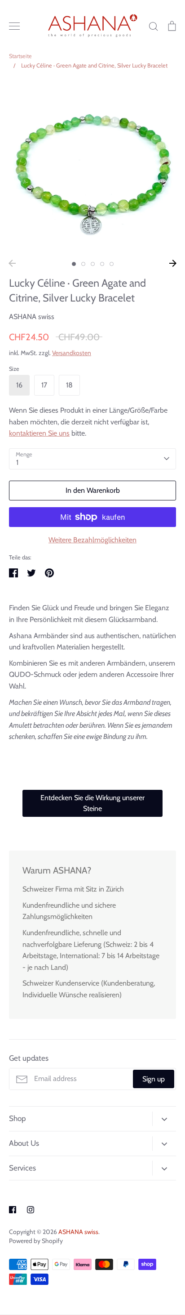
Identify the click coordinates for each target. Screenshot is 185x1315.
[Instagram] (31, 1210)
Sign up (153, 1079)
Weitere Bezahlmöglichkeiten (92, 540)
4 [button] (102, 264)
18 (69, 385)
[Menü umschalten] (14, 26)
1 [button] (74, 264)
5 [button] (112, 264)
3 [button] (93, 264)
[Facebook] (13, 1210)
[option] (92, 167)
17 (44, 385)
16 (19, 385)
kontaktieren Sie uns (39, 433)
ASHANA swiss (31, 316)
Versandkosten (71, 352)
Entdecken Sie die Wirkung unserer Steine (92, 803)
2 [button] (83, 264)
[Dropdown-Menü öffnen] (164, 1119)
